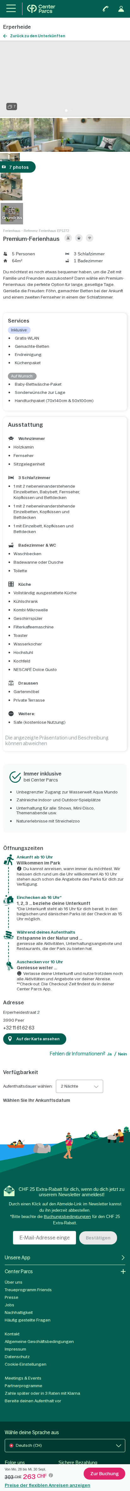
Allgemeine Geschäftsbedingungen (39, 1341)
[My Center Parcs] (121, 9)
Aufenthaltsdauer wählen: (28, 1086)
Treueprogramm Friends (28, 1289)
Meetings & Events (23, 1378)
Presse (11, 1297)
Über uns (13, 1282)
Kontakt (12, 1334)
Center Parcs (19, 1271)
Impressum (15, 1349)
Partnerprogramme (23, 1385)
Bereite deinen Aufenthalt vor (33, 1401)
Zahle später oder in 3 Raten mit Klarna (42, 1393)
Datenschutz (17, 1356)
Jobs (9, 1305)
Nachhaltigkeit (19, 1312)
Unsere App (17, 1257)
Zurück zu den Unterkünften (37, 36)
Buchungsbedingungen (67, 1216)
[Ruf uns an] (105, 9)
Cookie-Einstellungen (25, 1364)
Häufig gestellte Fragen (27, 1320)
